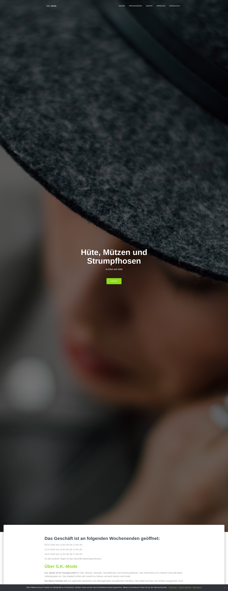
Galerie (122, 6)
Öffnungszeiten (135, 6)
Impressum (161, 6)
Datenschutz (174, 6)
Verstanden (173, 587)
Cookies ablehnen (185, 587)
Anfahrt (149, 6)
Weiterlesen (197, 587)
